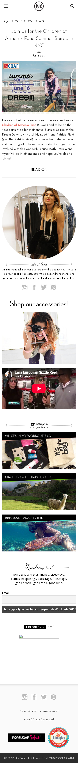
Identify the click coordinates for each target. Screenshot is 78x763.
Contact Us (34, 711)
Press (22, 711)
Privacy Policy (51, 711)
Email (5, 593)
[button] (72, 6)
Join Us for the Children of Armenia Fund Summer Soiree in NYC (39, 38)
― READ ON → (39, 170)
